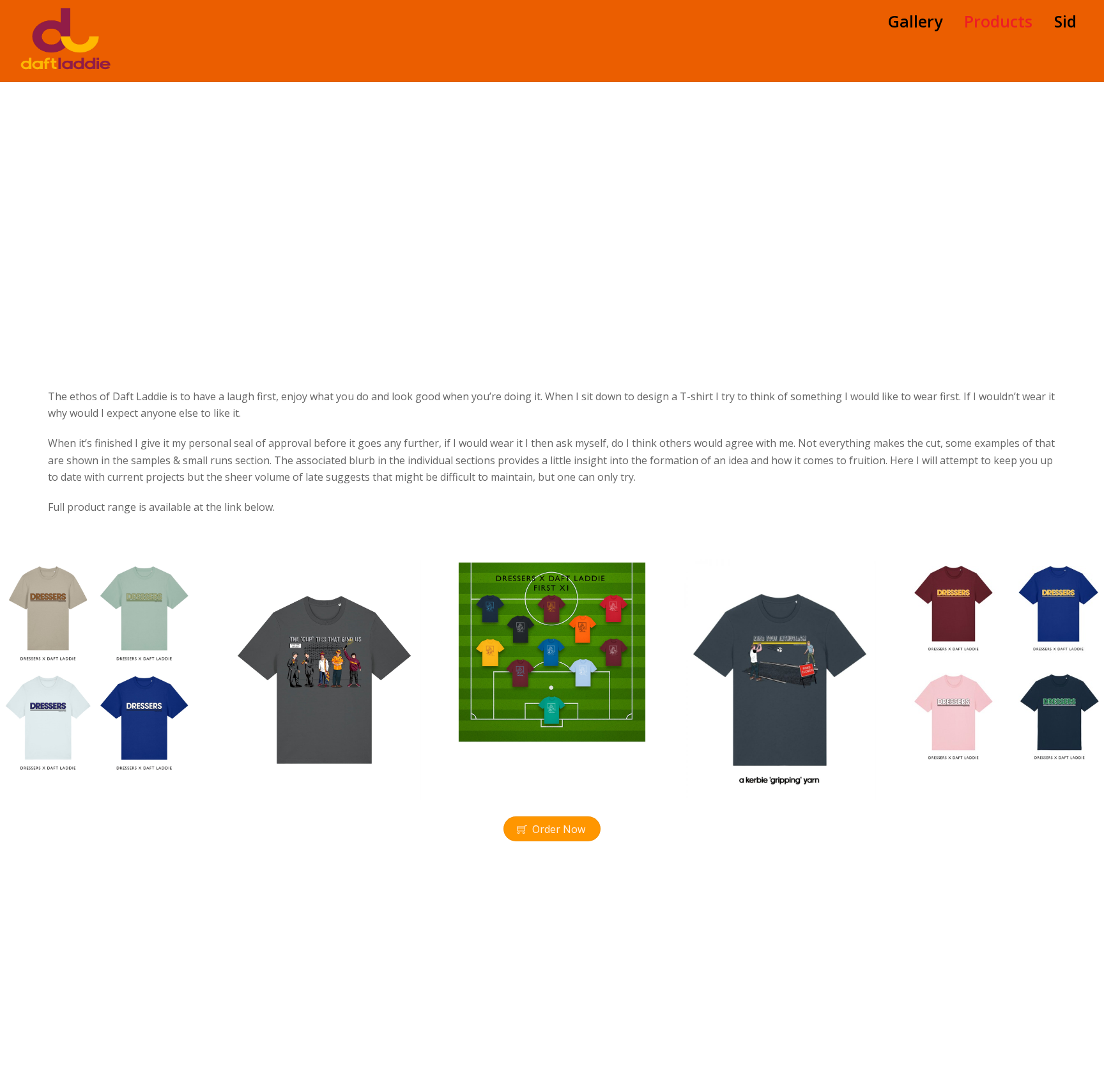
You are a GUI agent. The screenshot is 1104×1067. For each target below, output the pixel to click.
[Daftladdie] (66, 63)
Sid (1065, 21)
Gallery (915, 21)
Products (998, 21)
